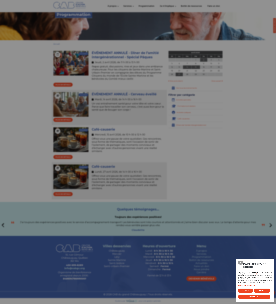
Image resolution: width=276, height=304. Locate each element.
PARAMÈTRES (254, 297)
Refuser (262, 290)
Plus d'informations (246, 285)
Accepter (245, 290)
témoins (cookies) (251, 274)
